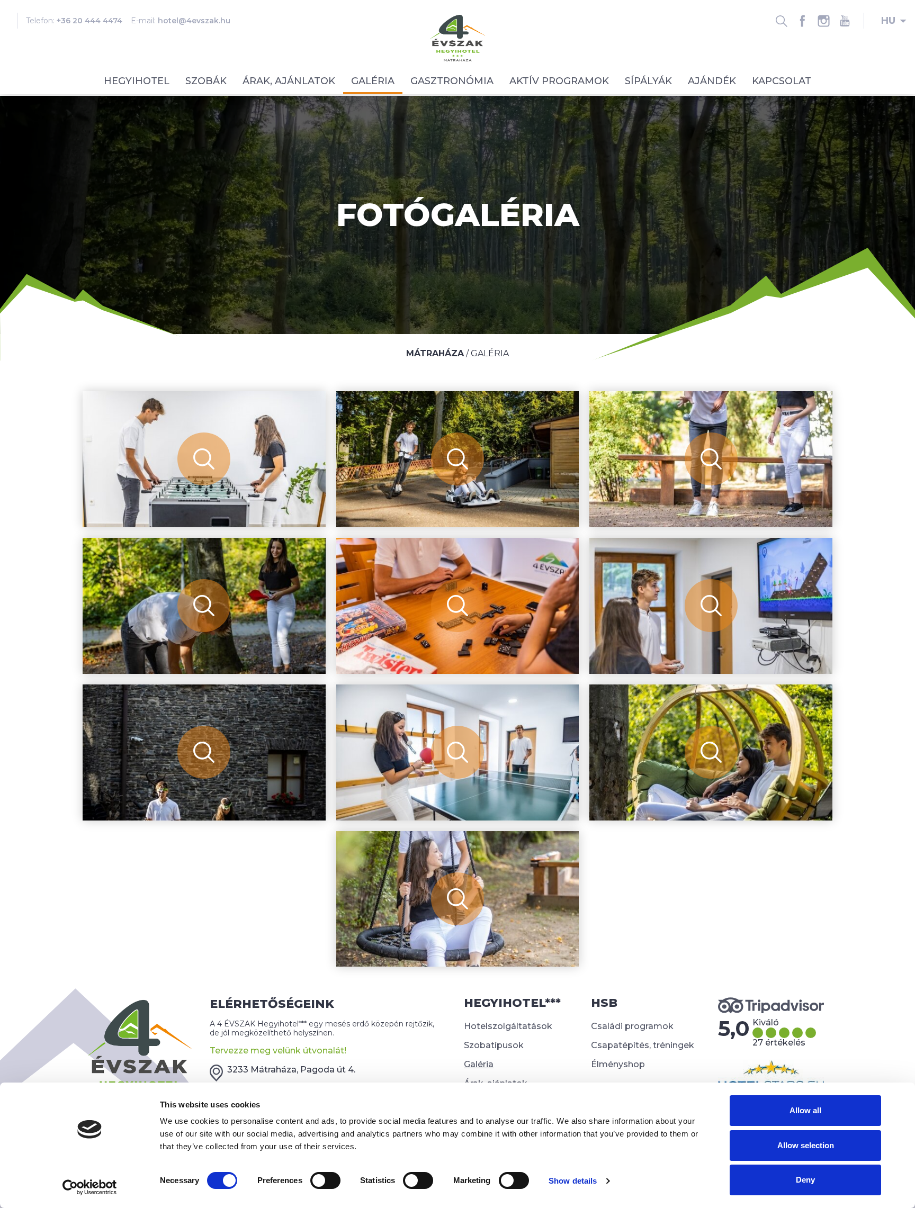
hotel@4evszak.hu (194, 20)
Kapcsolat (781, 81)
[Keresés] (781, 20)
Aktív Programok (559, 81)
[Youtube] (844, 20)
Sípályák (648, 81)
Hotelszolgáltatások (508, 1026)
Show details (573, 1180)
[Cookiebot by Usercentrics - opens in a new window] (89, 1187)
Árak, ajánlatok (289, 81)
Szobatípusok (494, 1045)
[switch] (325, 1180)
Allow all (805, 1110)
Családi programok (632, 1026)
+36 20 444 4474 (89, 20)
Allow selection (805, 1145)
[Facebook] (802, 20)
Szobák (206, 81)
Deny (805, 1179)
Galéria (372, 81)
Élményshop (618, 1064)
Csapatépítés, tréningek (642, 1045)
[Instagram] (823, 20)
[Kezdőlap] (457, 37)
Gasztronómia (452, 81)
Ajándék (712, 81)
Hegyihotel (136, 81)
